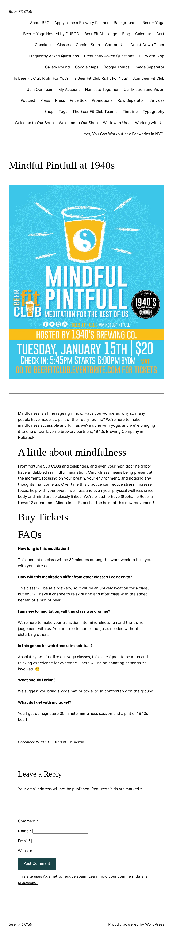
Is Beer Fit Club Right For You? (41, 78)
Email (24, 841)
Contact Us (115, 45)
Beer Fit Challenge (100, 34)
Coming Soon (88, 45)
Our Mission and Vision (144, 89)
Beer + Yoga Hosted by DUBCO (51, 34)
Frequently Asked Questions (54, 56)
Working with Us (149, 122)
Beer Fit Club (20, 11)
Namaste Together (102, 89)
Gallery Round (57, 67)
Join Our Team (40, 89)
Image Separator (149, 67)
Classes (64, 45)
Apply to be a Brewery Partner (81, 22)
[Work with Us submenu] (129, 123)
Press (45, 100)
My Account (69, 89)
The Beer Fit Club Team (93, 111)
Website (25, 851)
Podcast (28, 100)
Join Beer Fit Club (148, 78)
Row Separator (131, 100)
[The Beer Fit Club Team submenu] (116, 112)
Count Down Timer (147, 45)
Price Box (78, 100)
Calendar (143, 34)
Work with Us (115, 122)
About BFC (39, 22)
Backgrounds (125, 22)
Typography (153, 111)
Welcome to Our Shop (34, 122)
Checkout (43, 45)
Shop (49, 111)
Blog (126, 34)
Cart (160, 34)
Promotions (102, 100)
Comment (28, 821)
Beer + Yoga (153, 22)
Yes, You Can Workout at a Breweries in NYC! (124, 134)
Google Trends (116, 67)
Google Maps (86, 67)
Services (156, 100)
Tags (63, 111)
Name (24, 831)
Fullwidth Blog (151, 56)
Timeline (130, 111)
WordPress (154, 924)
